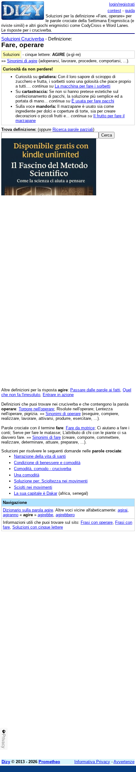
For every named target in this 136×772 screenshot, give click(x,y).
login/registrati (122, 4)
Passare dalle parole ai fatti (95, 390)
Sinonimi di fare (46, 437)
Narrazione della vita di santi (40, 456)
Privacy (4, 741)
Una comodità (26, 475)
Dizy (6, 761)
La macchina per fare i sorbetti (82, 86)
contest (114, 10)
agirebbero (65, 514)
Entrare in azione (58, 394)
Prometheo (49, 761)
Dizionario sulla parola (28, 510)
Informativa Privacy (92, 761)
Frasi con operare (97, 522)
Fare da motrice (80, 428)
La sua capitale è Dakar (35, 493)
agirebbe (45, 514)
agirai (122, 510)
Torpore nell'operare (36, 409)
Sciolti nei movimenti (33, 487)
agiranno (10, 514)
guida (130, 10)
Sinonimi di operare (63, 413)
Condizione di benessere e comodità (47, 462)
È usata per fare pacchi (92, 101)
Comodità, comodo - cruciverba (42, 468)
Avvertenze (124, 761)
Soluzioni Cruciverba (22, 38)
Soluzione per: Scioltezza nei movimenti (51, 481)
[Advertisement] (68, 686)
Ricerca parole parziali (73, 129)
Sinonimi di (22, 60)
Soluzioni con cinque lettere (37, 527)
